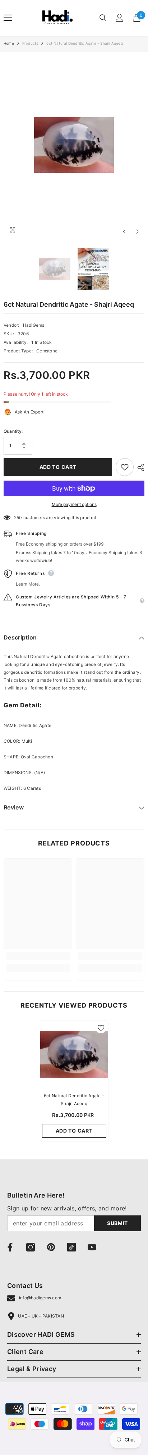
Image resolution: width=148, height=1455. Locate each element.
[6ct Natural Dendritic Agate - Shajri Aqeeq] (74, 1054)
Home (9, 43)
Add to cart (58, 467)
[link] (38, 956)
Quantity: (13, 431)
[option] (74, 145)
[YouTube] (92, 1247)
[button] (124, 231)
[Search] (103, 18)
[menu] (8, 18)
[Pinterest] (51, 1247)
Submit (117, 1223)
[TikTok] (71, 1247)
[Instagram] (30, 1247)
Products (30, 43)
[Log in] (120, 18)
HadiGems (34, 325)
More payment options (74, 504)
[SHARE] (139, 467)
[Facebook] (10, 1247)
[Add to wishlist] (125, 467)
